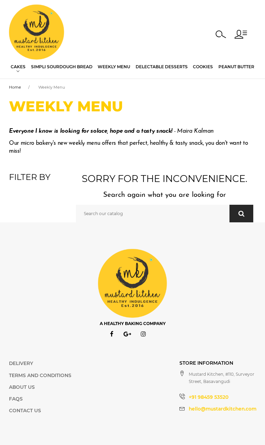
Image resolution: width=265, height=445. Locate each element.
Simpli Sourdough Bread (61, 66)
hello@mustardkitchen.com (222, 409)
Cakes (18, 66)
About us (22, 387)
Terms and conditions (40, 375)
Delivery (21, 363)
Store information (206, 363)
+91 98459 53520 (208, 397)
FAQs (16, 399)
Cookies (203, 66)
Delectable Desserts (162, 66)
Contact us (25, 410)
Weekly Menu (114, 66)
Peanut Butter (236, 66)
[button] (241, 34)
